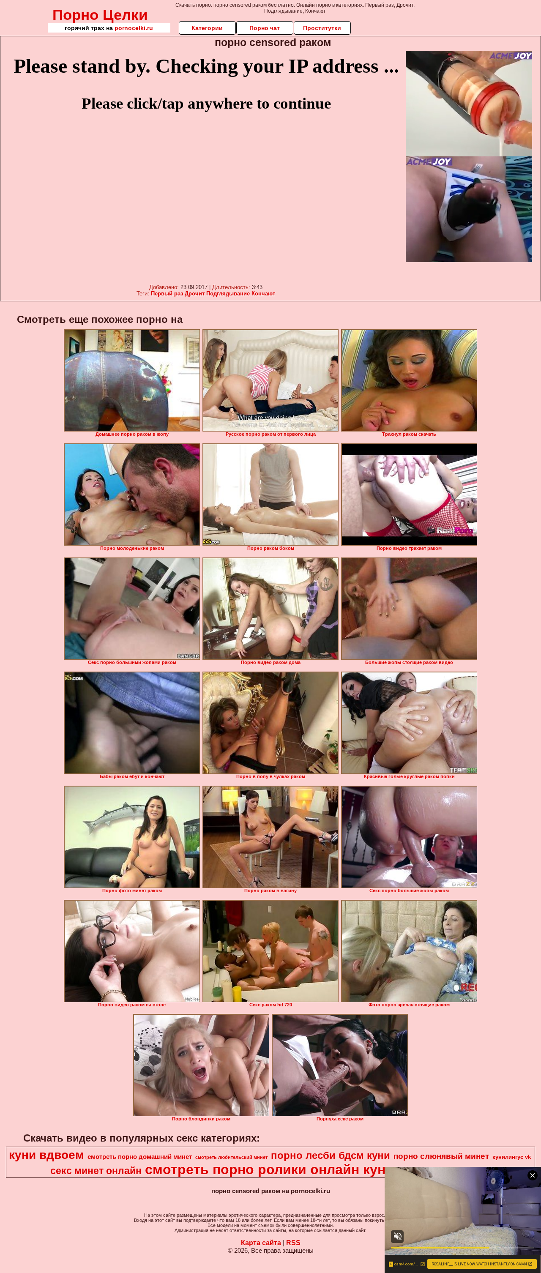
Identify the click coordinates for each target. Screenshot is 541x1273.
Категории (207, 28)
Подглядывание (228, 293)
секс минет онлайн (96, 1170)
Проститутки (322, 28)
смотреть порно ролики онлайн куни (269, 1169)
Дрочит (195, 293)
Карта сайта (261, 1242)
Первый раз (167, 293)
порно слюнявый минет (441, 1156)
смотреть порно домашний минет (139, 1156)
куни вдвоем (46, 1154)
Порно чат (264, 28)
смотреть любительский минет (231, 1157)
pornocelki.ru (134, 28)
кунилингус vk (511, 1157)
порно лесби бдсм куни (330, 1155)
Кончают (263, 293)
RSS (293, 1242)
